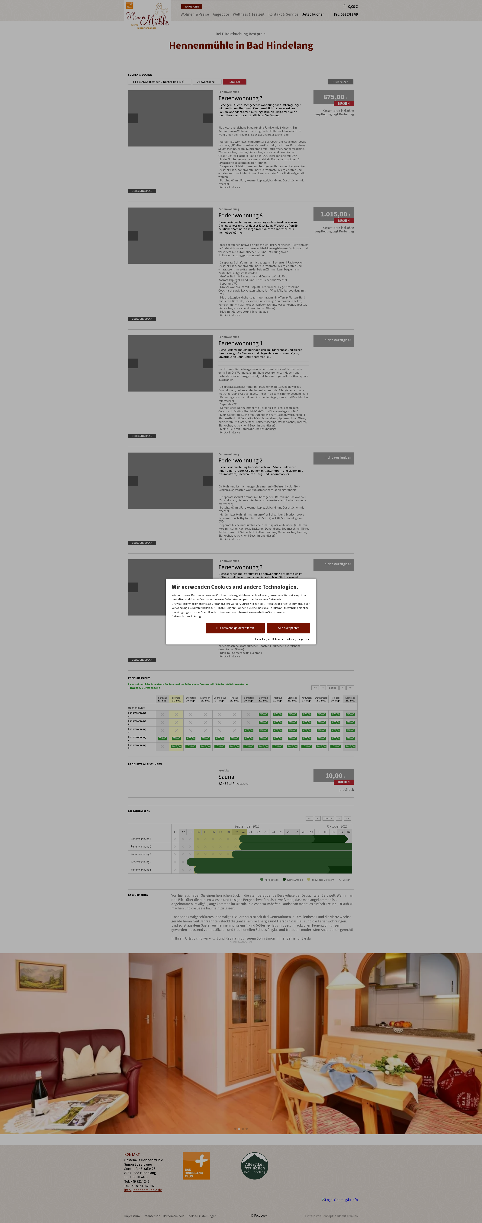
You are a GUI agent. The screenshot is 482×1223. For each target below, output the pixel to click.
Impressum (304, 639)
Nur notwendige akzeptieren (235, 628)
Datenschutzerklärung (284, 639)
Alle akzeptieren (289, 628)
